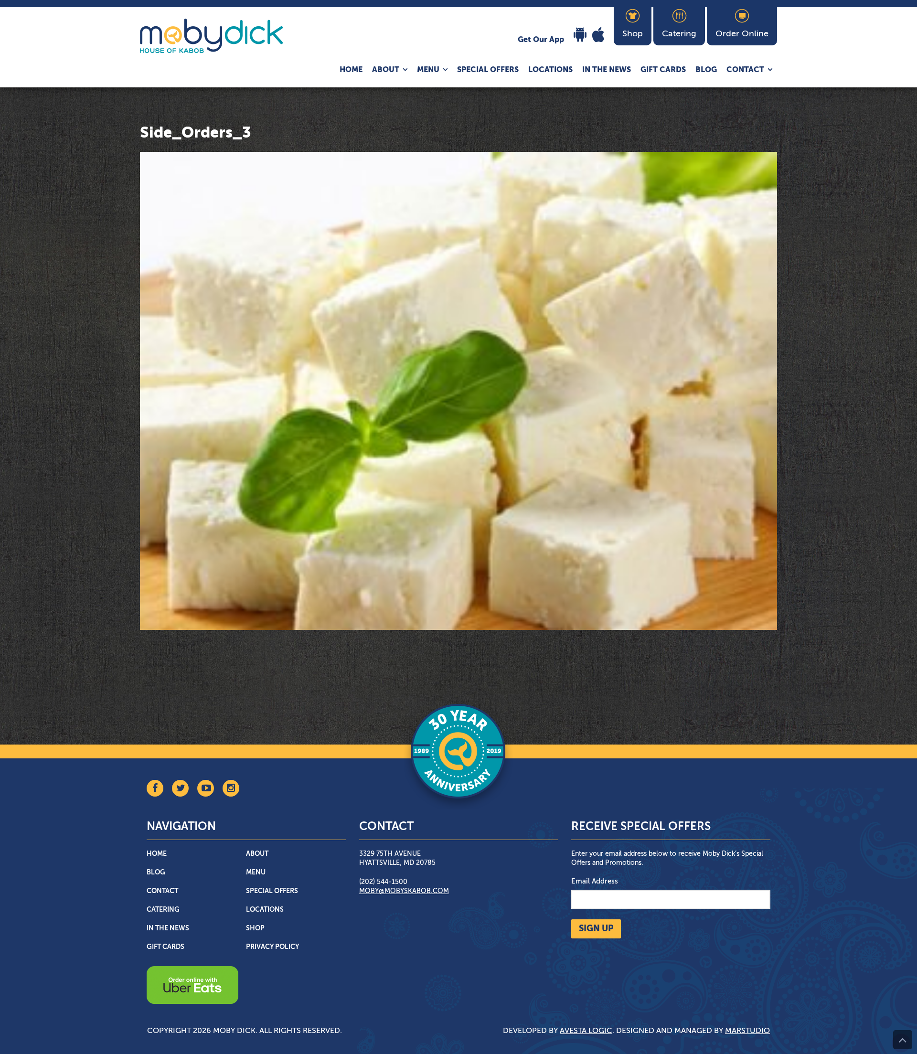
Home (351, 70)
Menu (428, 70)
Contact (745, 70)
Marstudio (747, 1031)
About (385, 70)
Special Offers (488, 70)
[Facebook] (155, 788)
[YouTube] (205, 788)
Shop (255, 928)
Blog (706, 70)
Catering (163, 909)
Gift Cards (663, 70)
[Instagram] (231, 788)
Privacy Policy (272, 947)
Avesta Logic (586, 1031)
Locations (550, 70)
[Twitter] (180, 788)
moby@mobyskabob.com (404, 891)
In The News (606, 70)
